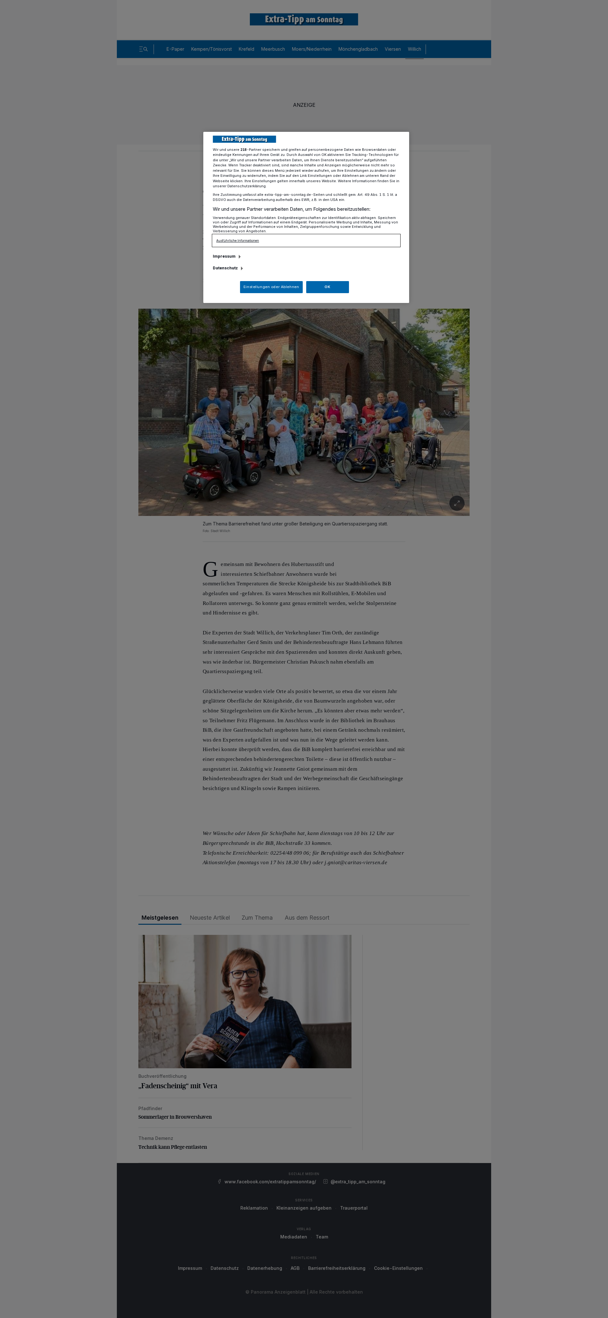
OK (327, 287)
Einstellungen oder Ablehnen (271, 287)
